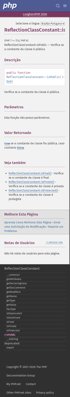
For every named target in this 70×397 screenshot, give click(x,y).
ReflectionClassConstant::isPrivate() (31, 182)
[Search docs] (57, 5)
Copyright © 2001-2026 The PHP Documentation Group (26, 371)
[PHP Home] (10, 5)
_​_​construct (13, 274)
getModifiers (13, 292)
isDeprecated (14, 313)
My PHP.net (13, 384)
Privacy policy (45, 392)
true (7, 143)
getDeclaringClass (16, 283)
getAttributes (13, 279)
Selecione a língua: (28, 23)
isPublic (10, 334)
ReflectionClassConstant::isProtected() (33, 190)
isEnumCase (13, 317)
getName (11, 296)
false (20, 147)
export (10, 347)
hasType (11, 309)
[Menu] (65, 5)
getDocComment (15, 287)
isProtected (13, 330)
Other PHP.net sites (18, 392)
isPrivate (11, 326)
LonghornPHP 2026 (35, 14)
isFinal (10, 321)
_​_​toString (12, 339)
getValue (11, 304)
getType (10, 300)
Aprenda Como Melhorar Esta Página (27, 222)
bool (9, 81)
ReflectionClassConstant (21, 268)
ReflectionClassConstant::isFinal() (30, 173)
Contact (31, 384)
